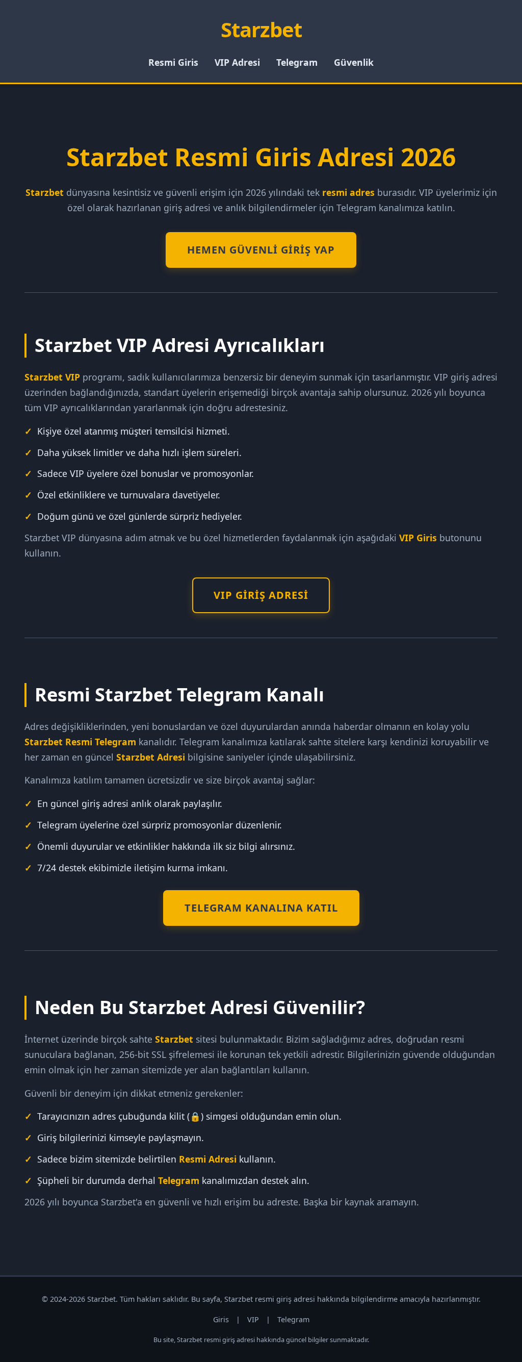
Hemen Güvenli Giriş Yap (261, 250)
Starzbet (261, 29)
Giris (221, 1319)
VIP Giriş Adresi (261, 595)
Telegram (297, 62)
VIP (253, 1319)
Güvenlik (354, 62)
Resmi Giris (173, 62)
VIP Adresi (237, 62)
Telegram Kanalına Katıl (261, 908)
